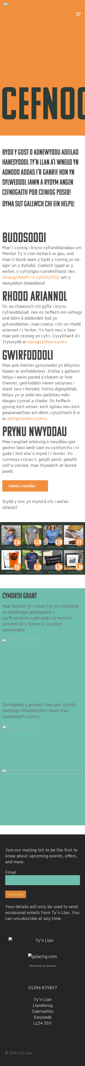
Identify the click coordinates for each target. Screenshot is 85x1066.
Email (10, 872)
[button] (78, 14)
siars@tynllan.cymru (47, 341)
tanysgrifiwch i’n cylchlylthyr (31, 277)
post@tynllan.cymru (26, 418)
